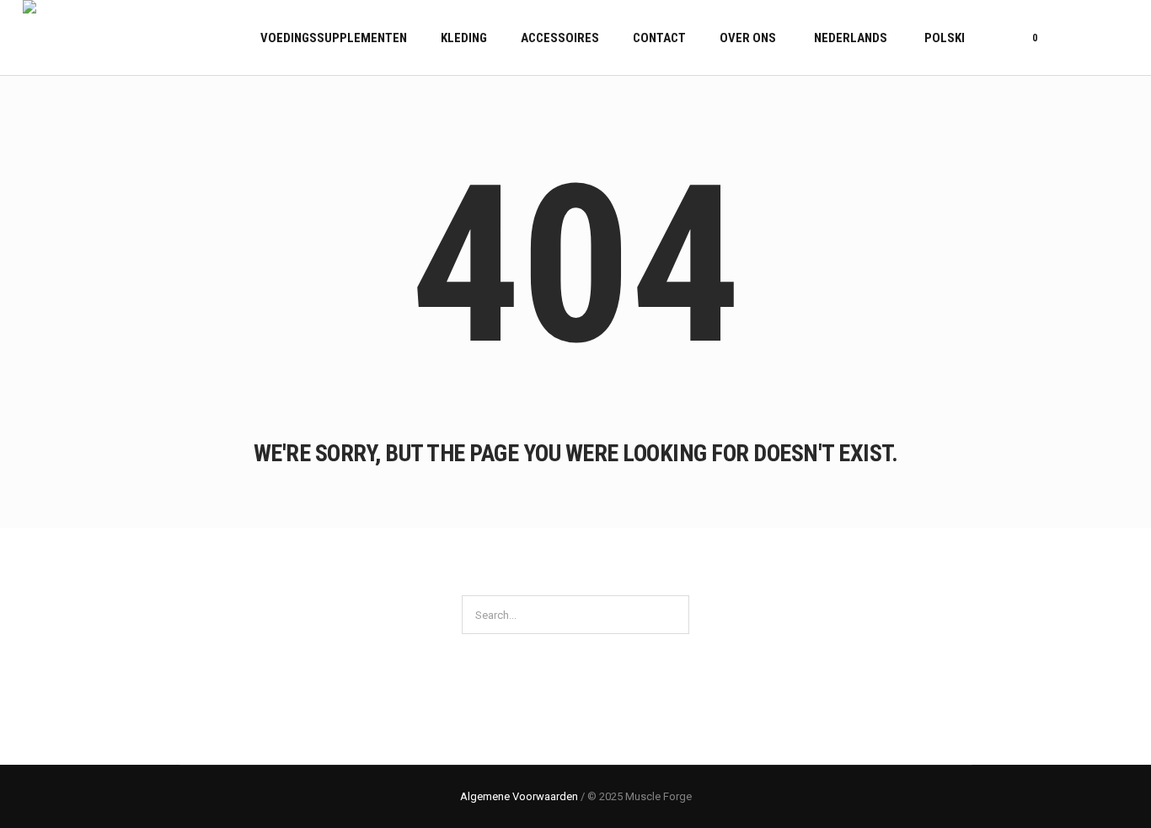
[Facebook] (1096, 38)
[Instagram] (1117, 38)
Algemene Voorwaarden (519, 796)
